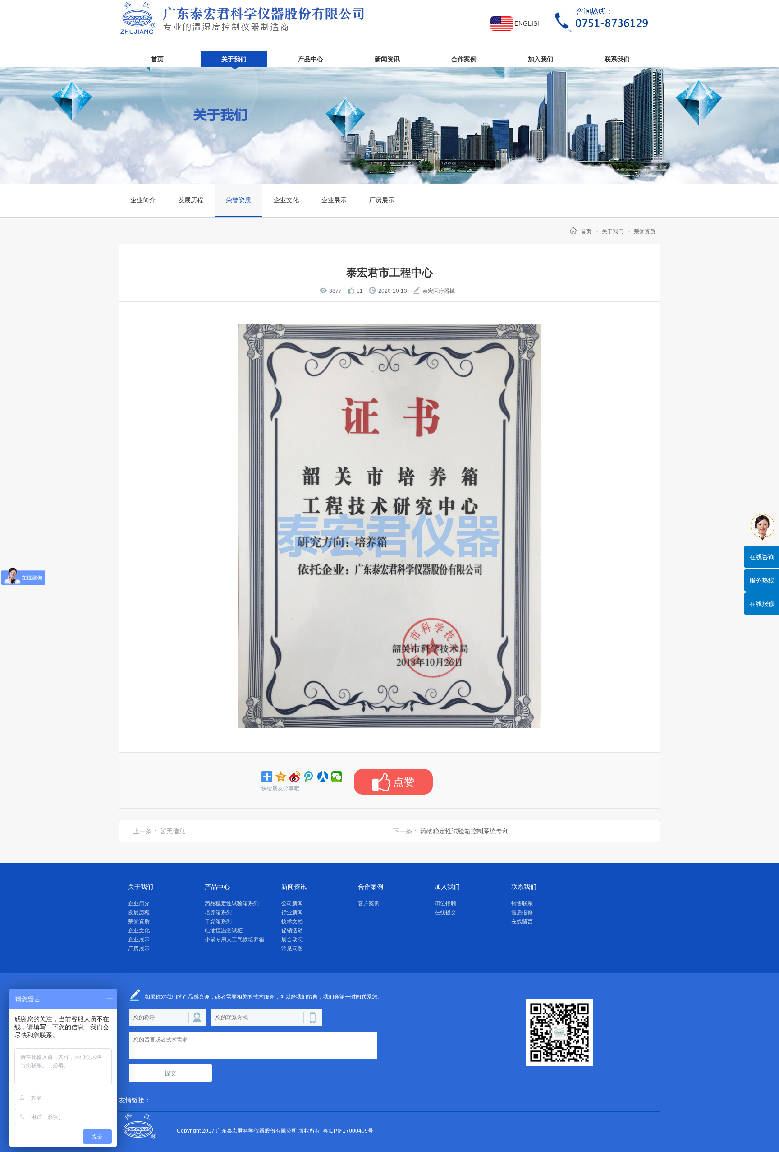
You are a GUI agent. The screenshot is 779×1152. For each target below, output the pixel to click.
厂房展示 (381, 200)
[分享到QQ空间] (281, 776)
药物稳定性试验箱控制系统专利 (464, 831)
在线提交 (445, 912)
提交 (170, 1073)
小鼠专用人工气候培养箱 (234, 939)
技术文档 (292, 921)
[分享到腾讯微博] (309, 776)
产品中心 (310, 59)
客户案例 (369, 903)
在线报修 (761, 603)
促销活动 (292, 930)
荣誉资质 (238, 200)
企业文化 (286, 200)
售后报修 (522, 912)
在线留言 (522, 921)
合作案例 (464, 59)
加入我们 (540, 59)
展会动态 (292, 939)
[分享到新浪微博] (295, 776)
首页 (157, 59)
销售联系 (522, 903)
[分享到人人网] (323, 776)
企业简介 (143, 200)
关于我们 (234, 59)
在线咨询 (761, 556)
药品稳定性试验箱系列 (232, 903)
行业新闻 (292, 912)
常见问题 (292, 948)
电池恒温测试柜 (224, 930)
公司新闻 (292, 903)
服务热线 (761, 580)
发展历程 (190, 200)
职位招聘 (445, 903)
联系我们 (617, 59)
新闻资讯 (387, 59)
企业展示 (334, 200)
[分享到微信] (337, 776)
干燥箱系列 (218, 921)
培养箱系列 (218, 912)
